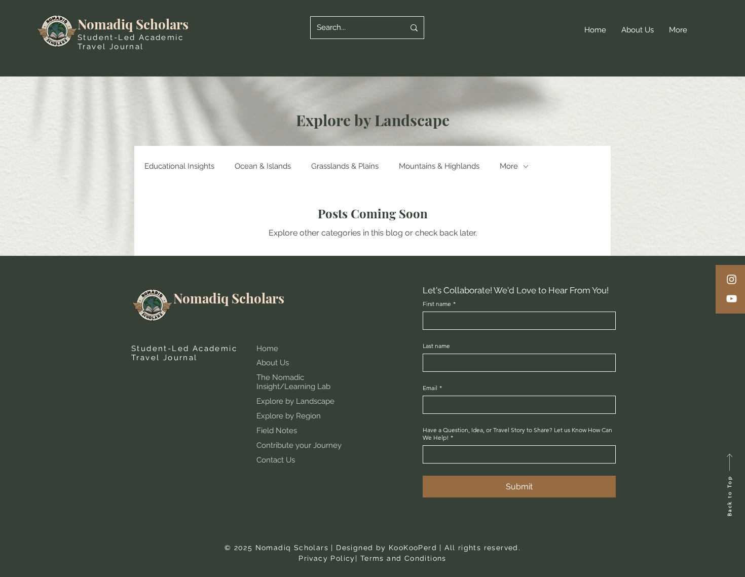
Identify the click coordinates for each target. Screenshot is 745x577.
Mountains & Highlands (439, 166)
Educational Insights (179, 166)
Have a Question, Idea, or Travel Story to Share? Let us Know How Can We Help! (517, 433)
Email (432, 388)
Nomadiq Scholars (133, 24)
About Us (272, 362)
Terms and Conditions (403, 558)
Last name (436, 346)
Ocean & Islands (263, 166)
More (509, 166)
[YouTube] (731, 298)
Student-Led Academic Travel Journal (130, 42)
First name (439, 303)
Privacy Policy (327, 558)
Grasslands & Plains (345, 166)
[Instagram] (731, 279)
